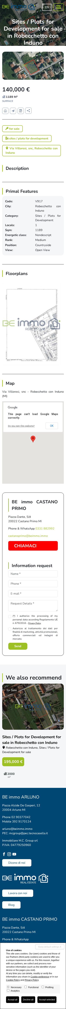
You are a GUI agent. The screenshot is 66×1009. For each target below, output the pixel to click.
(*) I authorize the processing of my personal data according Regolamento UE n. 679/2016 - (35, 619)
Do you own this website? (21, 426)
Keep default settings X (49, 947)
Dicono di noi (16, 863)
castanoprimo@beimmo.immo (28, 536)
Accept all (12, 999)
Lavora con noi (17, 893)
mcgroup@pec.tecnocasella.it (28, 833)
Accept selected (47, 999)
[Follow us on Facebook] (4, 854)
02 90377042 (20, 817)
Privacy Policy (34, 623)
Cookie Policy (13, 980)
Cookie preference (40, 976)
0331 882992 (44, 529)
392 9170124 (21, 822)
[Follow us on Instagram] (9, 854)
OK (51, 425)
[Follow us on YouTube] (15, 854)
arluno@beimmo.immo (17, 829)
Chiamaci (25, 546)
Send (17, 646)
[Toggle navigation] (58, 7)
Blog (11, 905)
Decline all (28, 999)
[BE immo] (18, 7)
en (47, 7)
